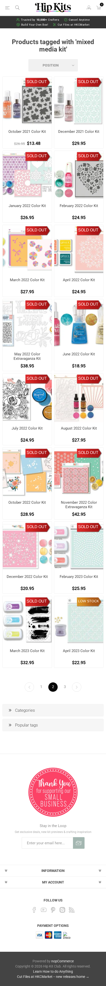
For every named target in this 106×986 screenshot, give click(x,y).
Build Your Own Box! (34, 24)
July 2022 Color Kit (27, 428)
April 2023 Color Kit (79, 651)
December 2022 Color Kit (27, 576)
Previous (29, 687)
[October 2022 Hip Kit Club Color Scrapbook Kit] (27, 472)
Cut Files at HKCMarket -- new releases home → (53, 977)
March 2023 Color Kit (27, 651)
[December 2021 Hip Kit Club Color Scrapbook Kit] (78, 101)
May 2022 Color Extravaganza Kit (27, 356)
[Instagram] (62, 910)
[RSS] (72, 910)
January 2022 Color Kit (27, 206)
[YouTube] (44, 910)
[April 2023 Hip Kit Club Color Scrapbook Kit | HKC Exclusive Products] (78, 620)
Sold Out (37, 82)
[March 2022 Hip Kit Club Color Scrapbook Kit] (27, 249)
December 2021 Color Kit (78, 131)
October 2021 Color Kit (27, 131)
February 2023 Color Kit (79, 576)
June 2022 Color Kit (79, 354)
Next (76, 687)
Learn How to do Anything (53, 971)
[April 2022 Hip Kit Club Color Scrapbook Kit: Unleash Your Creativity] (78, 249)
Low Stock (88, 601)
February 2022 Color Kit (79, 206)
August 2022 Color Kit (79, 428)
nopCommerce (62, 961)
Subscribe (79, 843)
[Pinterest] (53, 910)
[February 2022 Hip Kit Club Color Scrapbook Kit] (78, 175)
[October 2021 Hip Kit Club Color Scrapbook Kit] (27, 101)
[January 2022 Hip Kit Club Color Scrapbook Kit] (27, 175)
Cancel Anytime (79, 19)
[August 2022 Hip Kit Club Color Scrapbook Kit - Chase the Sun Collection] (78, 397)
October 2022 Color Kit (27, 502)
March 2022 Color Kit (27, 280)
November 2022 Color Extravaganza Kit (79, 504)
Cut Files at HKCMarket (73, 24)
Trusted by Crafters (40, 19)
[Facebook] (34, 910)
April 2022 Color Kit (79, 280)
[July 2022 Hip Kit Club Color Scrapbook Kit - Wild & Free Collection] (27, 397)
